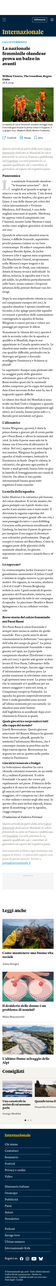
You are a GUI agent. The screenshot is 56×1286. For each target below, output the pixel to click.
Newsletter (12, 1219)
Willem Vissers (12, 76)
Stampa (27, 138)
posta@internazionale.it (16, 863)
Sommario (11, 1157)
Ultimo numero (15, 1241)
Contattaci (12, 1151)
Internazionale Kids (17, 1248)
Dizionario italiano (17, 1186)
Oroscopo (11, 1193)
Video (8, 1176)
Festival (10, 1163)
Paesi (8, 1206)
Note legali (10, 1280)
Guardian (12, 161)
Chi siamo (11, 1144)
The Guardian (33, 76)
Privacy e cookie (15, 1170)
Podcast (10, 1229)
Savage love (12, 1235)
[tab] (25, 1120)
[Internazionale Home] (18, 1135)
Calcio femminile (14, 42)
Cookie (19, 1280)
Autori (9, 1212)
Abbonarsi (39, 20)
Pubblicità (11, 1199)
